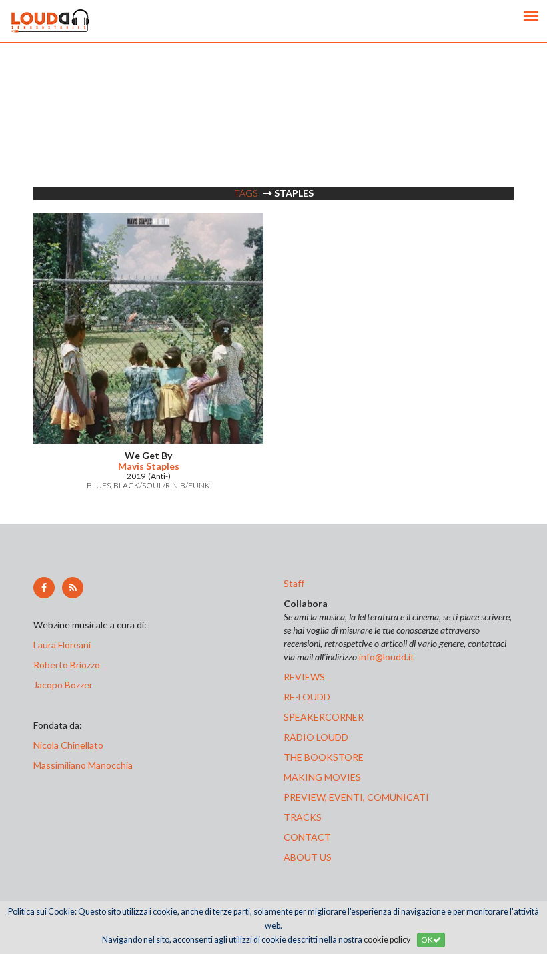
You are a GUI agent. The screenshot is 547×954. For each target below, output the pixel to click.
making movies (322, 777)
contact (307, 837)
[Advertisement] (273, 136)
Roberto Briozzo (66, 664)
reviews (304, 676)
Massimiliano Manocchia (83, 765)
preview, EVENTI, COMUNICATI (356, 797)
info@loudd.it (386, 656)
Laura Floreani (64, 644)
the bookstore (324, 757)
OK (427, 940)
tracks (303, 817)
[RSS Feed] (72, 587)
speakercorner (324, 717)
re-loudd (307, 696)
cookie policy (387, 940)
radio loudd (316, 737)
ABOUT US (308, 857)
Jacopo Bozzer (63, 684)
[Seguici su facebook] (44, 587)
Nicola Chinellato (68, 745)
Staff (294, 583)
